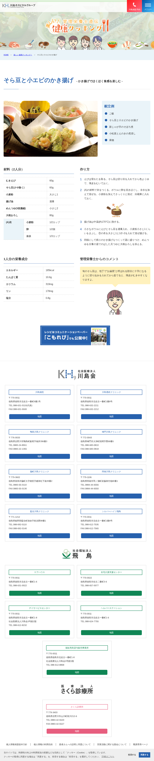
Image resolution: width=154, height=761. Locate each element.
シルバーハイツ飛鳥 (111, 511)
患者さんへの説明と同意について (75, 744)
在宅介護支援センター (111, 572)
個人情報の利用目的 (43, 744)
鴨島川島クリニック (39, 432)
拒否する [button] (132, 755)
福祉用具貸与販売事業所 (77, 648)
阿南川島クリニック (111, 471)
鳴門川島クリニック (111, 432)
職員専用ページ (140, 744)
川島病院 (39, 392)
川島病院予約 (134, 9)
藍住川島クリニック (39, 511)
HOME (6, 55)
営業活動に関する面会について (112, 744)
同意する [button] (144, 755)
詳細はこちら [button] (108, 756)
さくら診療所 (77, 707)
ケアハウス (39, 572)
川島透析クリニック (111, 392)
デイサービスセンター (39, 608)
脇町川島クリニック (39, 471)
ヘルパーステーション (111, 608)
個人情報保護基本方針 (16, 744)
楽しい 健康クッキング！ (23, 55)
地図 (39, 416)
